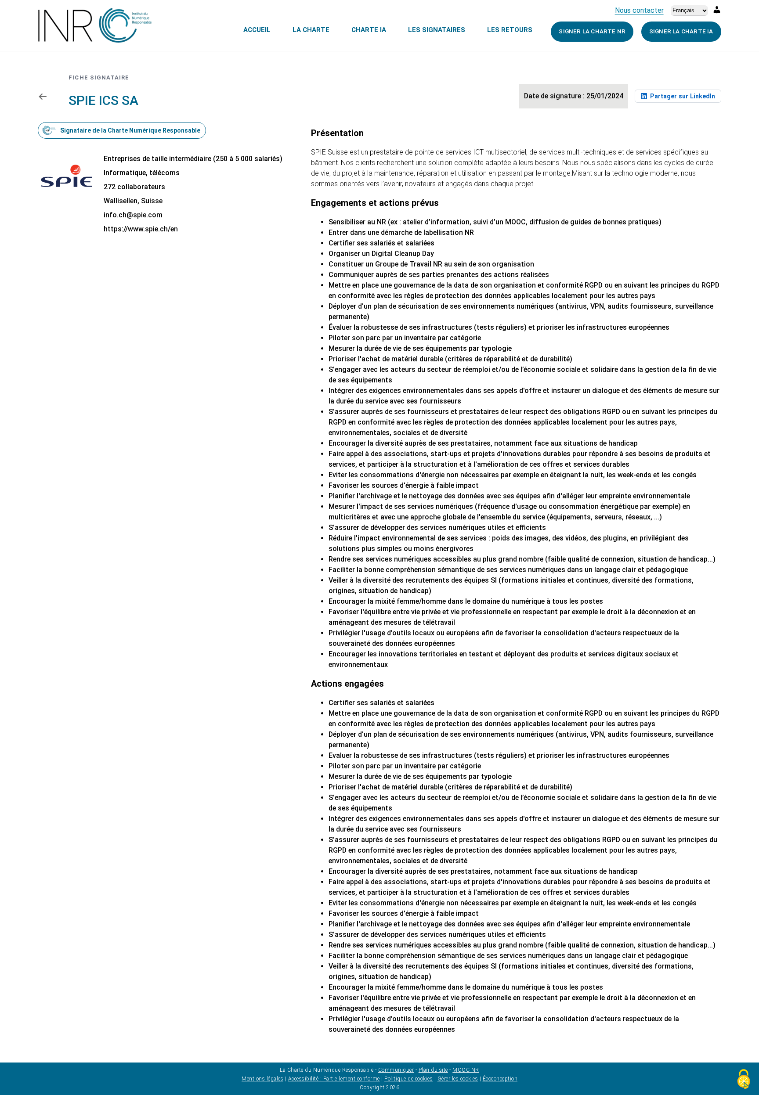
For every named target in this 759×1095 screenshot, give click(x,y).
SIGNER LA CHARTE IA (681, 31)
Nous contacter (639, 10)
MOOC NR (465, 1070)
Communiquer (396, 1070)
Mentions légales (262, 1079)
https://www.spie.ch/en (141, 229)
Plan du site (433, 1070)
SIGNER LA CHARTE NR (592, 31)
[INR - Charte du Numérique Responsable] (95, 26)
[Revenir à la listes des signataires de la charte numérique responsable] (42, 96)
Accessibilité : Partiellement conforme (334, 1079)
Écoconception (500, 1079)
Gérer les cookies (457, 1079)
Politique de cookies (408, 1079)
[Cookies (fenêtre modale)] (743, 1080)
